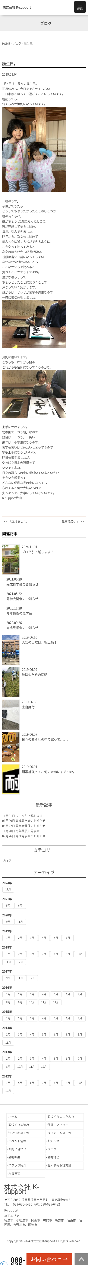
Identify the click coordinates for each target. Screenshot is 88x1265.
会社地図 (53, 1157)
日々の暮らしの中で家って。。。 (46, 739)
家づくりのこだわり (60, 1116)
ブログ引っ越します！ (38, 552)
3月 (32, 937)
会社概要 (14, 1157)
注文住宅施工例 (18, 1132)
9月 (8, 921)
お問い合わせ (17, 1149)
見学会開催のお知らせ (22, 598)
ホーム (12, 1116)
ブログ (6, 860)
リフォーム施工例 (59, 1132)
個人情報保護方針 (59, 1165)
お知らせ (53, 1141)
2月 (20, 937)
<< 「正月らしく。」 (18, 521)
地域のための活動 (34, 674)
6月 (20, 905)
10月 (80, 954)
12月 (20, 962)
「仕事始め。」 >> (71, 521)
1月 (8, 937)
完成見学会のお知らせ (22, 584)
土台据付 (28, 707)
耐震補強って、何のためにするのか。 (49, 771)
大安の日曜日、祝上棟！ (39, 642)
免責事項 (14, 1173)
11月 (8, 889)
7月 (44, 954)
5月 (8, 905)
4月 (44, 937)
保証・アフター (57, 1124)
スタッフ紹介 (17, 1165)
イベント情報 (17, 1141)
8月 (56, 954)
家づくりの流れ (18, 1124)
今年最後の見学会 (19, 613)
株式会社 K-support (17, 7)
